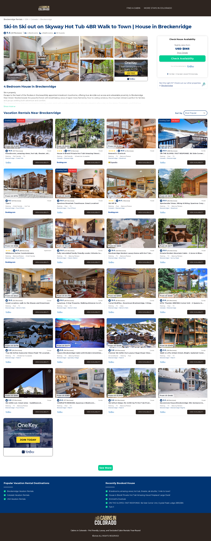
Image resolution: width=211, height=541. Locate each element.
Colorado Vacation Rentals (18, 495)
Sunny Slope (175, 258)
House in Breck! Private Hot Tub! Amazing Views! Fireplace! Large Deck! (139, 495)
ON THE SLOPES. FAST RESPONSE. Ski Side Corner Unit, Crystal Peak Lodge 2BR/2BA (146, 503)
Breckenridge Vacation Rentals (20, 491)
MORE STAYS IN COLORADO (158, 8)
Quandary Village (73, 358)
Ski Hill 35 (112, 203)
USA (26, 19)
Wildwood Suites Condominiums (19, 253)
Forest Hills (19, 158)
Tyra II (8, 203)
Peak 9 (173, 358)
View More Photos (14, 78)
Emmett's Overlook (117, 153)
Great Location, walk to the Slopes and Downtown (27, 303)
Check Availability (182, 58)
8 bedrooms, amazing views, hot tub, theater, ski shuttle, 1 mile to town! (139, 491)
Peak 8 (18, 358)
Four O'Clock (20, 208)
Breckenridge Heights (178, 408)
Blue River (122, 258)
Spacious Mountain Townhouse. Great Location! (78, 203)
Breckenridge (46, 19)
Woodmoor (122, 158)
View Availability (42, 162)
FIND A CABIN (133, 8)
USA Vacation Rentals (16, 499)
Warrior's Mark (20, 308)
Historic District (72, 258)
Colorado (34, 19)
